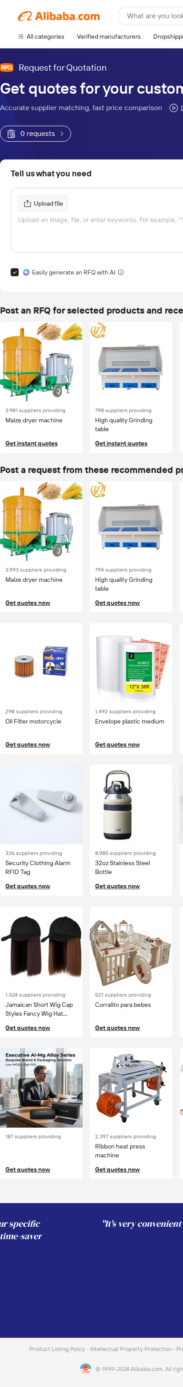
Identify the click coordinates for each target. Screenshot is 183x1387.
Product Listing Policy (58, 1349)
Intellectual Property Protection (131, 1349)
